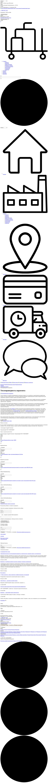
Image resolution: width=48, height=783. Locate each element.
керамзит (13, 408)
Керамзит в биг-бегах (21, 631)
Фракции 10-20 (40, 631)
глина (10, 420)
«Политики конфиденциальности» (23, 532)
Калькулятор (33, 634)
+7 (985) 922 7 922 (4, 10)
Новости (7, 62)
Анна (10, 17)
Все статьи (8, 551)
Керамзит (2, 384)
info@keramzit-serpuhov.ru (5, 619)
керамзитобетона (16, 410)
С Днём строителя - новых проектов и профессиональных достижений (14, 574)
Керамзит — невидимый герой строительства (9, 592)
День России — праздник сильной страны (8, 580)
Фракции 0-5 (28, 631)
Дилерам (29, 634)
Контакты (17, 629)
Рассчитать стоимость (5, 522)
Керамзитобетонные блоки (9, 384)
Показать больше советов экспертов (7, 503)
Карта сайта (16, 640)
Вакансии (7, 69)
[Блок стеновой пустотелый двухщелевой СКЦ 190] (24, 480)
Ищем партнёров (8, 64)
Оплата (5, 629)
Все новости (2, 572)
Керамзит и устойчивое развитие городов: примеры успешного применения (15, 561)
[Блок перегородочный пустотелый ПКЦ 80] (24, 467)
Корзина (20, 640)
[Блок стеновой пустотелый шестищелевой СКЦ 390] (24, 493)
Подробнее (2, 600)
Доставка (9, 629)
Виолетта (7, 17)
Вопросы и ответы (9, 65)
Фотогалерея (7, 67)
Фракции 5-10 (33, 631)
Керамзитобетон (18, 384)
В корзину (2, 464)
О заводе (7, 214)
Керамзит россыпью (4, 631)
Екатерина (2, 17)
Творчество (7, 68)
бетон (8, 420)
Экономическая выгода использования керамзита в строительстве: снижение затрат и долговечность (20, 553)
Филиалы (7, 63)
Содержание (2, 551)
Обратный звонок (4, 14)
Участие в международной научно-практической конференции (13, 586)
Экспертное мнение (9, 66)
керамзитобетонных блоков (31, 410)
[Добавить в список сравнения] (24, 443)
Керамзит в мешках (12, 631)
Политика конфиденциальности (6, 640)
